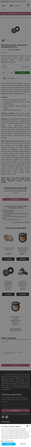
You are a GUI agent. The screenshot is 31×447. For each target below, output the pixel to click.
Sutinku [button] (8, 444)
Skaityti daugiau (4, 439)
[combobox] (27, 426)
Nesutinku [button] (23, 444)
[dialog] (15, 435)
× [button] (29, 425)
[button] (15, 441)
